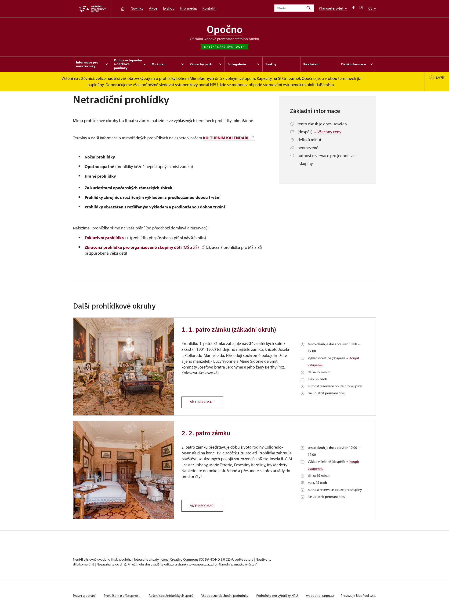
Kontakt (209, 8)
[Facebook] (353, 9)
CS (370, 8)
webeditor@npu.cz (320, 595)
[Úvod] (122, 8)
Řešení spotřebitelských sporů (171, 595)
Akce (153, 8)
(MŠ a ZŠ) (143, 247)
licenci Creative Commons (178, 559)
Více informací (202, 402)
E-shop (168, 8)
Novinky (136, 8)
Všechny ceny (329, 131)
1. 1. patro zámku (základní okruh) (228, 329)
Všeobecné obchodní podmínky (225, 595)
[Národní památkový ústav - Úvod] (92, 9)
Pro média (188, 8)
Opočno (225, 29)
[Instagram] (360, 9)
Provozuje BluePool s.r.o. (358, 595)
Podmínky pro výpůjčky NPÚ (277, 595)
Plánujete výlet (331, 8)
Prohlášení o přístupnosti (122, 595)
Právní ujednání (84, 595)
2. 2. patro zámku (205, 433)
